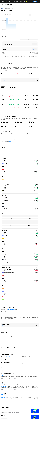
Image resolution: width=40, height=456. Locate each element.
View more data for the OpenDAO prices (15, 90)
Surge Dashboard (19, 248)
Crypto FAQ (8, 356)
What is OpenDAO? (12, 141)
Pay (11, 39)
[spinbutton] (17, 44)
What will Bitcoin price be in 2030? (8, 373)
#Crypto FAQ (3, 363)
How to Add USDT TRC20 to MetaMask (9, 396)
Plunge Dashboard (19, 267)
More (36, 36)
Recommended (19, 230)
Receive (29, 39)
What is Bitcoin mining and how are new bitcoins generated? (13, 384)
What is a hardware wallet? (6, 362)
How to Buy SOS (4, 409)
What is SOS (3, 415)
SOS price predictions (11, 309)
